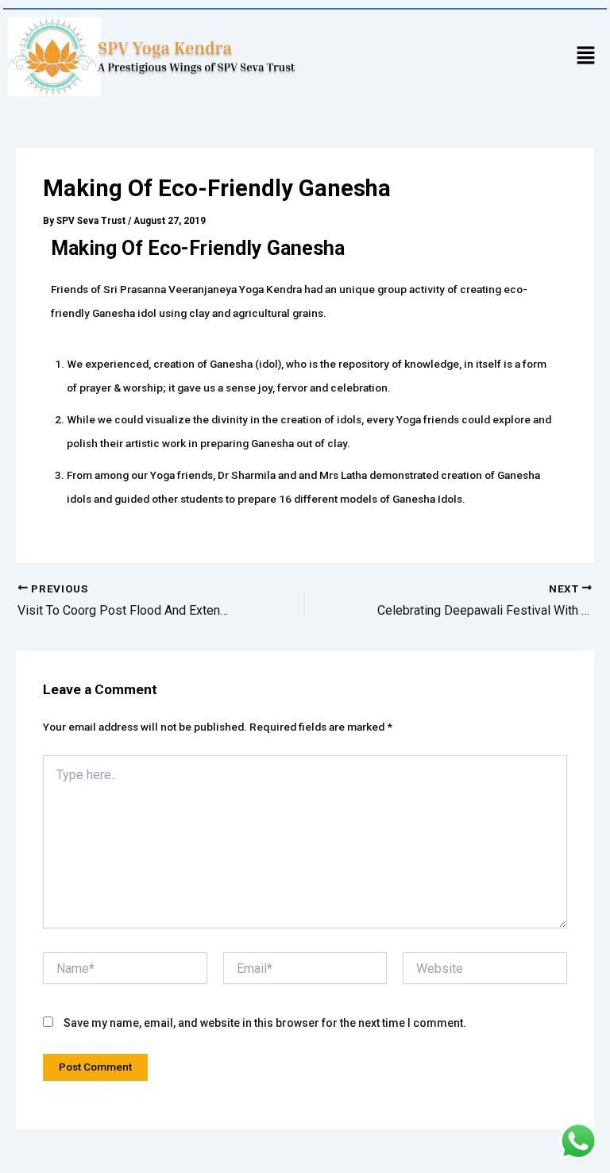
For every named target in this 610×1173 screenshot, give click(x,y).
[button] (586, 56)
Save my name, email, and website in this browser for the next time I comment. (265, 1023)
